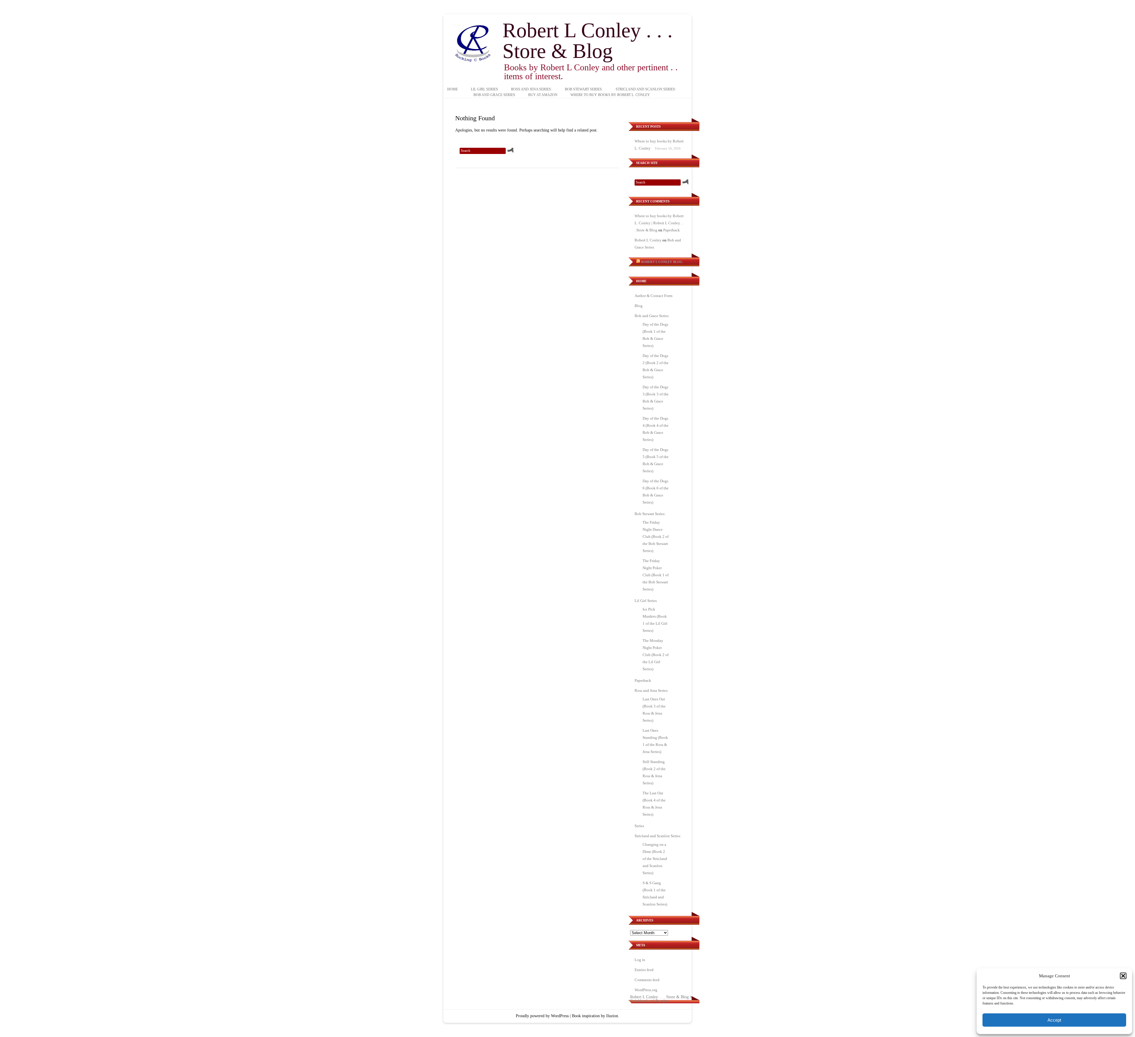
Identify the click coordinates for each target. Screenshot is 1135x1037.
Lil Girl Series (484, 89)
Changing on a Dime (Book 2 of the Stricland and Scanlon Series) (655, 858)
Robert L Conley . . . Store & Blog (587, 40)
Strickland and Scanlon (649, 1001)
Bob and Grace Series (494, 95)
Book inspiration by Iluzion (595, 1016)
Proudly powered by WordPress (542, 1016)
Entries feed (644, 970)
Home (452, 89)
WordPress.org (646, 990)
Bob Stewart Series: (584, 89)
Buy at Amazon (542, 95)
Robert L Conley (648, 240)
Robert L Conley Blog (661, 262)
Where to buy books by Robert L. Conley (610, 95)
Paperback (671, 230)
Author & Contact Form (653, 295)
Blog (639, 306)
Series (639, 826)
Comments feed (647, 980)
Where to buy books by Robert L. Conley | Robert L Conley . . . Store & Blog (659, 223)
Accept (1054, 1020)
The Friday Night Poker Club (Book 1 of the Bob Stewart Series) (656, 575)
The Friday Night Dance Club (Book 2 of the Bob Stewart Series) (656, 536)
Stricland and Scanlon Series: (646, 89)
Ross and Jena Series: (531, 89)
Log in (640, 960)
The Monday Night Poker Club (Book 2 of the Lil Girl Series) (656, 654)
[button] (1123, 976)
